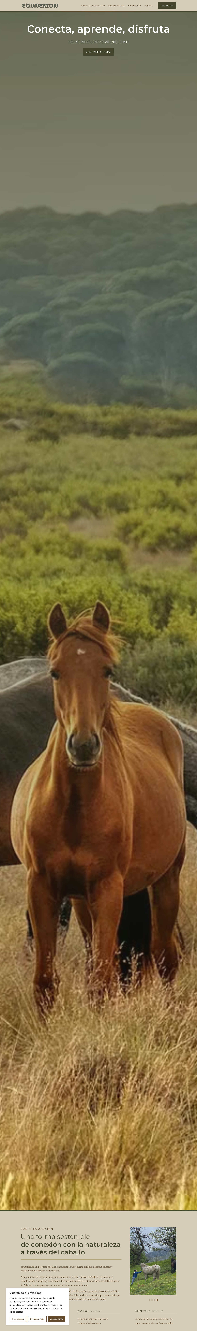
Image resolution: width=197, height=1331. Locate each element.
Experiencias (116, 5)
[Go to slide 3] (154, 1300)
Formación (134, 5)
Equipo (149, 5)
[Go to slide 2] (152, 1300)
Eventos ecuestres (93, 5)
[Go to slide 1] (149, 1300)
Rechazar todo (37, 1319)
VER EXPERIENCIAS (98, 52)
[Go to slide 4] (157, 1300)
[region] (37, 1306)
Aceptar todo (56, 1319)
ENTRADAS (167, 5)
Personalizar (18, 1319)
